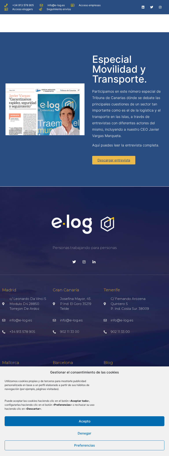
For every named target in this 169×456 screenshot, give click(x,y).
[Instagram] (160, 7)
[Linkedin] (143, 7)
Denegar (84, 433)
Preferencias (84, 445)
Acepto (84, 421)
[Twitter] (151, 7)
